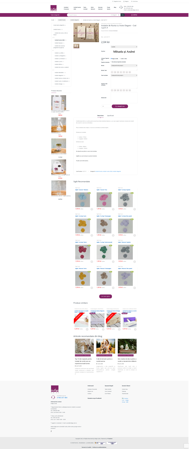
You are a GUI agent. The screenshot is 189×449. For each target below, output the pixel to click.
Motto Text (104, 70)
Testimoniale (125, 393)
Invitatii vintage (110, 308)
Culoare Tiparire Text (105, 59)
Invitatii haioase (58, 43)
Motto (102, 65)
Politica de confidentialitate (99, 447)
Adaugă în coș (120, 106)
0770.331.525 (129, 8)
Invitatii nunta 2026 (77, 8)
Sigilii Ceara (77, 187)
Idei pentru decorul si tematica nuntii (82, 355)
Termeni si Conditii (86, 447)
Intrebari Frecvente (66, 8)
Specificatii (110, 115)
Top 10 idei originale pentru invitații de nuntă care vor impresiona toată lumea (83, 361)
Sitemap (124, 391)
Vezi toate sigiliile (105, 296)
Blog (115, 7)
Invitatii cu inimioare (60, 58)
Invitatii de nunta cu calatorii (62, 67)
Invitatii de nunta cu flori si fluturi (81, 308)
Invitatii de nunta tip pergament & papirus (59, 46)
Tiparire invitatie (105, 62)
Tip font (103, 51)
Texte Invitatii (85, 8)
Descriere (100, 115)
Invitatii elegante (75, 20)
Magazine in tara (117, 1)
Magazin (127, 1)
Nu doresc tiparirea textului (119, 62)
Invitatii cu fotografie (60, 55)
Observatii (103, 97)
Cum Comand (108, 391)
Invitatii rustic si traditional (128, 308)
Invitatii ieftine (58, 64)
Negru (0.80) (115, 58)
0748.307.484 (130, 6)
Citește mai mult (87, 329)
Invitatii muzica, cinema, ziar (62, 78)
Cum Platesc (108, 393)
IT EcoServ (109, 438)
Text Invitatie (104, 75)
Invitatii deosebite (59, 72)
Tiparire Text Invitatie (104, 84)
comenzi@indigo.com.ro (133, 10)
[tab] (100, 116)
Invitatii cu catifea (59, 53)
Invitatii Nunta (61, 20)
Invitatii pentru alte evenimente (113, 309)
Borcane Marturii (100, 8)
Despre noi (90, 391)
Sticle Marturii (93, 8)
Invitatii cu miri (58, 61)
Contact (89, 393)
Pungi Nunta (108, 8)
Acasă (52, 20)
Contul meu (135, 1)
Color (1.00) (124, 58)
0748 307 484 (62, 397)
